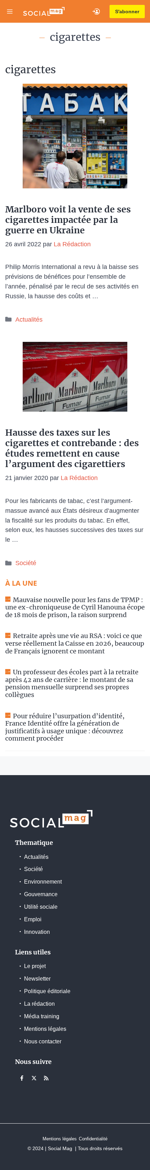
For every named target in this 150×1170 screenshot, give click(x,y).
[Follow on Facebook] (21, 1078)
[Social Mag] (44, 11)
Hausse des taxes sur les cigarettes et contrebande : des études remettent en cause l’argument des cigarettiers (72, 448)
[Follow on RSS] (46, 1078)
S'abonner (127, 11)
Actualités (29, 319)
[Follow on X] (34, 1078)
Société (25, 563)
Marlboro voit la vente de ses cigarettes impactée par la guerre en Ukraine (68, 220)
